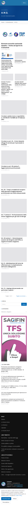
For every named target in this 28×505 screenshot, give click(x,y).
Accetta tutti (6, 498)
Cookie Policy (18, 495)
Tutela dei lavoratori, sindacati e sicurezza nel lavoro (12, 449)
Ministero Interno (5, 460)
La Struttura (4, 425)
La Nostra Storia (5, 422)
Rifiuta (14, 498)
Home (2, 22)
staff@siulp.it (19, 486)
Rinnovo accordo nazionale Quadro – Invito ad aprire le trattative (11, 45)
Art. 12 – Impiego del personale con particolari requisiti (12, 289)
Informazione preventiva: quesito (20, 61)
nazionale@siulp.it (18, 485)
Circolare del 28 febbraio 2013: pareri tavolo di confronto (20, 83)
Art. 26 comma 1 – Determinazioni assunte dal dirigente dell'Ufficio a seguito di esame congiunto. (12, 239)
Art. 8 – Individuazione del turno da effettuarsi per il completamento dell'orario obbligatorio (12, 265)
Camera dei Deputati (6, 466)
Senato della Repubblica (7, 463)
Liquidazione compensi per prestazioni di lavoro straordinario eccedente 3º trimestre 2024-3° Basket (13, 400)
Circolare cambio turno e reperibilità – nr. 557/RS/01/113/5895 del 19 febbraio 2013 (13, 117)
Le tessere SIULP (5, 430)
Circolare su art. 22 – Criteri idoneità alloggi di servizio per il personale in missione (12, 142)
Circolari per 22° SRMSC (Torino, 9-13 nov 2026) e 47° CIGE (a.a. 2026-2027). (14, 386)
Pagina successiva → (21, 296)
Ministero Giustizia (5, 472)
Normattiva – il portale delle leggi (9, 438)
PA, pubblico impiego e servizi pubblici (10, 446)
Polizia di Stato (5, 458)
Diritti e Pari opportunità (7, 469)
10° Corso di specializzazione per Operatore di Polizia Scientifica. (13, 393)
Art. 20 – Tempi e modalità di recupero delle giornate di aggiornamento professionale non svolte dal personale (13, 191)
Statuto (3, 419)
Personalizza (6, 502)
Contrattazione (9, 22)
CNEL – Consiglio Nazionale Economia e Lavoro (13, 474)
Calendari (3, 428)
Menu (24, 3)
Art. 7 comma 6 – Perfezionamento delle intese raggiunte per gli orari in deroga (13, 215)
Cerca (24, 304)
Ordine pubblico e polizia (7, 443)
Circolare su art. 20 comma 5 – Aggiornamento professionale (10, 167)
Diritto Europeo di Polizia (7, 440)
